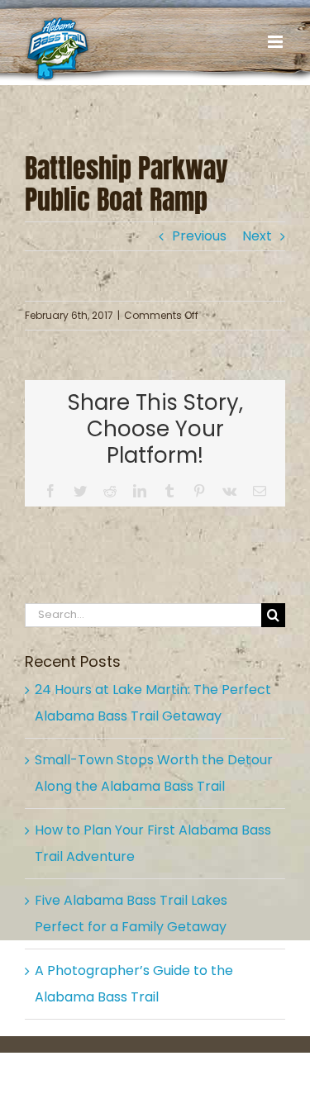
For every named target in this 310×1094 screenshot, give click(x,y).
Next (257, 235)
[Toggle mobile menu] (276, 41)
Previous (199, 235)
